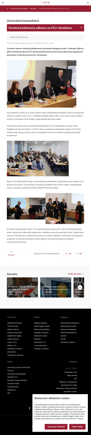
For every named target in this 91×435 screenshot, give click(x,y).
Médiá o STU (12, 345)
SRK (8, 393)
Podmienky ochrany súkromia (66, 388)
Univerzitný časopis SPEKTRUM (18, 367)
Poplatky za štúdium (41, 332)
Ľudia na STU (12, 342)
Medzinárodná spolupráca (70, 323)
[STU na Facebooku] (29, 408)
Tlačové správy (12, 326)
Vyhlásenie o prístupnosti (68, 382)
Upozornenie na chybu (69, 385)
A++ (74, 368)
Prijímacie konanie (40, 336)
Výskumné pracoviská (68, 326)
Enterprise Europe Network (17, 380)
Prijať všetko (77, 427)
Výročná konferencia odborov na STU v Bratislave (40, 28)
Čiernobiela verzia (70, 372)
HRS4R (63, 339)
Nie (80, 254)
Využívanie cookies (70, 391)
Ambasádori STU (40, 342)
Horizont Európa (13, 383)
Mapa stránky (72, 375)
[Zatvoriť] (2, 2)
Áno (69, 254)
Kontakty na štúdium (41, 349)
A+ (70, 368)
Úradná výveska (13, 339)
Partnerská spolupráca (69, 332)
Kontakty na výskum (68, 342)
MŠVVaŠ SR (11, 390)
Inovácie (64, 336)
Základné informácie (14, 323)
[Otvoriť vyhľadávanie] (88, 2)
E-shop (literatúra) (40, 345)
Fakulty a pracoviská (14, 332)
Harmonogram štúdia (41, 326)
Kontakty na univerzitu (15, 355)
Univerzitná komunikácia (19, 8)
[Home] (7, 8)
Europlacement (12, 387)
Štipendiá (37, 339)
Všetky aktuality (74, 274)
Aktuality (33, 8)
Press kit (10, 371)
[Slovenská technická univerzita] (45, 2)
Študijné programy (40, 323)
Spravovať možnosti (56, 427)
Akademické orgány (14, 336)
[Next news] (80, 287)
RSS (75, 379)
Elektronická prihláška (41, 329)
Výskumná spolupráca (68, 329)
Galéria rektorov (13, 329)
